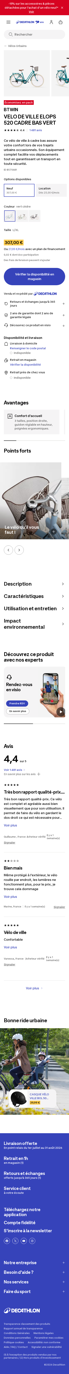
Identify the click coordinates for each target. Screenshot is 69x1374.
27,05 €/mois (16, 249)
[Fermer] (62, 8)
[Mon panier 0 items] (60, 22)
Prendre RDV (17, 703)
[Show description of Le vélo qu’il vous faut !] (54, 532)
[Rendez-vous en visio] (35, 692)
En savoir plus (17, 711)
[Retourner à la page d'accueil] (30, 22)
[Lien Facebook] (7, 1241)
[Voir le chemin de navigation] (5, 46)
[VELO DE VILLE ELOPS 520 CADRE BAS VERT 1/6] (27, 73)
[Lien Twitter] (15, 1241)
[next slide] (19, 550)
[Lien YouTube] (24, 1241)
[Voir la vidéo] (61, 711)
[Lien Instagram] (32, 1241)
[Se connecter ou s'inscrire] (51, 22)
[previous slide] (8, 550)
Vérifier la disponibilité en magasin (34, 276)
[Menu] (8, 22)
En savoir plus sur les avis (20, 774)
